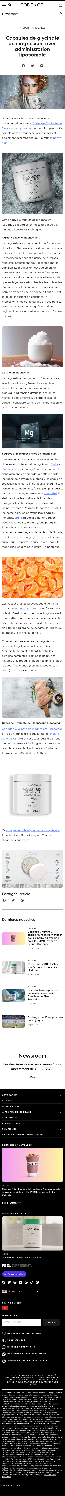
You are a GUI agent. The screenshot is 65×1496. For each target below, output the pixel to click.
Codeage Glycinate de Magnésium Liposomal (32, 729)
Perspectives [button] (11, 1124)
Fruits (54, 464)
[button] (10, 5)
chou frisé (50, 493)
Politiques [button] (9, 1129)
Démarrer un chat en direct (25, 1333)
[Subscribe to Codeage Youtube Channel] (5, 1310)
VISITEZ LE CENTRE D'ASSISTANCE (27, 1360)
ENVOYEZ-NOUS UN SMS (21, 1347)
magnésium (22, 609)
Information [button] (10, 1107)
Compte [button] (7, 1101)
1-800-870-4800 (16, 1340)
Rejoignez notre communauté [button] (22, 1135)
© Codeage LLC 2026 (11, 1485)
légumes (7, 469)
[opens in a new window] (61, 14)
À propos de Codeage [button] (16, 1112)
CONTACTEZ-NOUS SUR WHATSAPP (27, 1354)
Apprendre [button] (9, 1118)
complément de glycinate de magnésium (33, 830)
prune (18, 518)
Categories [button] (10, 1095)
